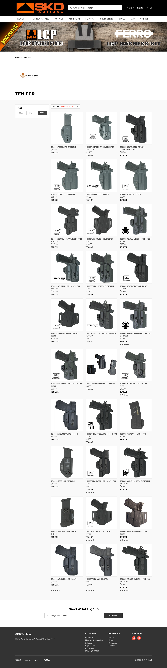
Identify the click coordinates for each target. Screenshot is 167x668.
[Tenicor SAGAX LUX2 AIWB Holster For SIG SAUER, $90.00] (135, 314)
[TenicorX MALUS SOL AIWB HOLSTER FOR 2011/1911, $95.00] (101, 415)
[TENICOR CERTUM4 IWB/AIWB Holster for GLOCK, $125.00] (101, 128)
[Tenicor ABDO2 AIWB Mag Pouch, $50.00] (67, 128)
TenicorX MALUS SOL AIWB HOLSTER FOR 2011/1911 (101, 435)
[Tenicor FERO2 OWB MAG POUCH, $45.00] (67, 512)
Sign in (131, 8)
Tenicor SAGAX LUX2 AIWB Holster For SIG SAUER (135, 334)
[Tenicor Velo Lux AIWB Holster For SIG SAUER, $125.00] (135, 220)
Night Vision (74, 19)
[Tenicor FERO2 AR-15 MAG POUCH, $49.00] (135, 415)
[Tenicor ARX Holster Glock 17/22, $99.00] (135, 512)
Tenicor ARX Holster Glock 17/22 (133, 531)
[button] (83, 37)
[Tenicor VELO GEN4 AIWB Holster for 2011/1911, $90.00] (135, 560)
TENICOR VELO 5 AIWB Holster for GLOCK (133, 385)
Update (42, 113)
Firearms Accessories (39, 19)
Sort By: (56, 106)
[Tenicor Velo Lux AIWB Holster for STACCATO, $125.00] (67, 267)
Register (140, 8)
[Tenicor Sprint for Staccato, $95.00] (101, 175)
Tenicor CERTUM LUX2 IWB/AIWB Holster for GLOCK (132, 148)
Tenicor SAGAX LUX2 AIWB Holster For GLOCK (66, 385)
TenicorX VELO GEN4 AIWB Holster (64, 434)
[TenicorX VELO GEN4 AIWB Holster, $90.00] (67, 415)
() (150, 8)
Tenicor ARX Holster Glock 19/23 (99, 531)
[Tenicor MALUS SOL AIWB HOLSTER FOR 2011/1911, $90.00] (135, 462)
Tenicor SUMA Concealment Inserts (100, 384)
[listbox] (70, 106)
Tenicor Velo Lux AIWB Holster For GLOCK (100, 287)
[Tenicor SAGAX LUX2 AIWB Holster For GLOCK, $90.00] (67, 365)
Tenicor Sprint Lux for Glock (63, 194)
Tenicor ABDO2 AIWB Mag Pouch (63, 147)
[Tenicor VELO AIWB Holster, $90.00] (101, 560)
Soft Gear (59, 19)
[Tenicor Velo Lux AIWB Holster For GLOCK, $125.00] (101, 267)
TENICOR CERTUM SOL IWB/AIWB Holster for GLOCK (66, 240)
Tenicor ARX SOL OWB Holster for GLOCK (99, 240)
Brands (122, 19)
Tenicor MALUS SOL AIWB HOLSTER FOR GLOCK (101, 482)
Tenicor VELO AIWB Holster (97, 579)
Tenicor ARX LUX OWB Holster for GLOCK (65, 334)
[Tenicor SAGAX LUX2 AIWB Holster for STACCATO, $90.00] (101, 314)
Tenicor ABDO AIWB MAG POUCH (63, 481)
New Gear (20, 19)
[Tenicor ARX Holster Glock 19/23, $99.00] (101, 512)
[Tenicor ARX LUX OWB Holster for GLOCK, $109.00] (67, 314)
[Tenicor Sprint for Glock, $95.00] (135, 175)
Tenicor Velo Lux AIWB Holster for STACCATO (65, 287)
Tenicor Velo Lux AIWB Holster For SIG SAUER (136, 240)
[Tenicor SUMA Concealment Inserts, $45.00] (101, 365)
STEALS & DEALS (106, 19)
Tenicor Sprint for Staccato (97, 194)
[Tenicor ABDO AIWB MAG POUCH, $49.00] (67, 462)
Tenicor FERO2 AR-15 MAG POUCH (133, 434)
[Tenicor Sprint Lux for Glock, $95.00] (67, 175)
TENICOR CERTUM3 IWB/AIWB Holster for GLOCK (134, 287)
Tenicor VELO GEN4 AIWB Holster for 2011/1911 (135, 580)
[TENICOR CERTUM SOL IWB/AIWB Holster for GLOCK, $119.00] (67, 220)
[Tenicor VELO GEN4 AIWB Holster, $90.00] (67, 560)
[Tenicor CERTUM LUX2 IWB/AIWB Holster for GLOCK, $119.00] (135, 128)
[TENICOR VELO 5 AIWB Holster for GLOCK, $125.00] (135, 365)
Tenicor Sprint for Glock (130, 194)
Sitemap (111, 646)
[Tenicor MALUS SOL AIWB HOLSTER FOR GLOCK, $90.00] (101, 462)
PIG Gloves (90, 19)
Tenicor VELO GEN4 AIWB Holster (64, 579)
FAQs (133, 19)
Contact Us (145, 19)
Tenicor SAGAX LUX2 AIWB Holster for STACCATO (101, 334)
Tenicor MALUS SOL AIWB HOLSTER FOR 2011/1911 (135, 482)
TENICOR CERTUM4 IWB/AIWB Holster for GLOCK (100, 148)
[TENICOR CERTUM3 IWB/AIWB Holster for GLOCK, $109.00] (135, 267)
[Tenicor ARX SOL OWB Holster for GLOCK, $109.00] (101, 220)
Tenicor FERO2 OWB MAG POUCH (63, 531)
